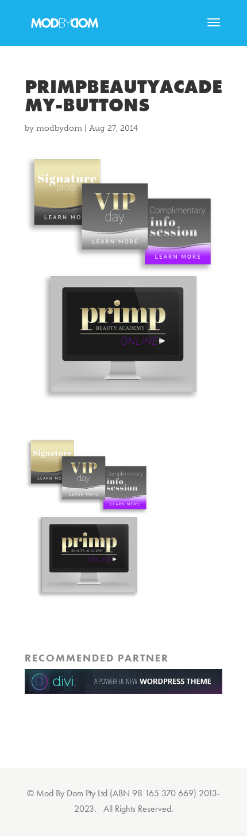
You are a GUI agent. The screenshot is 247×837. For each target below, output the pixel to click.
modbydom (59, 128)
